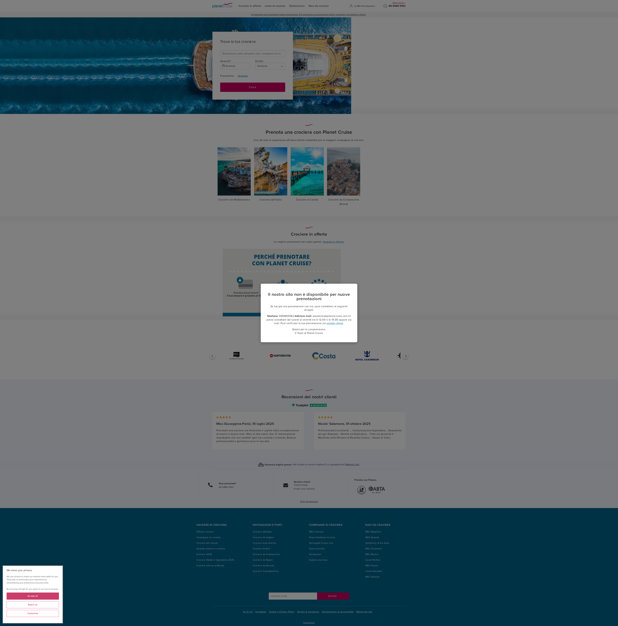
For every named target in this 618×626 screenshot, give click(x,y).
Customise (32, 613)
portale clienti (335, 323)
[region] (33, 594)
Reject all (32, 604)
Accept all (33, 596)
